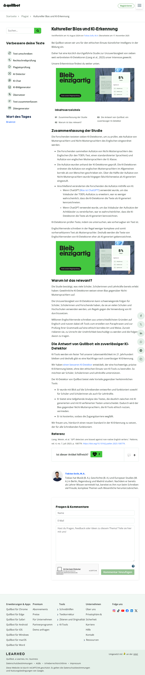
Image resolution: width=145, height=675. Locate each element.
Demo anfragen (41, 629)
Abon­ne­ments (40, 609)
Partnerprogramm (43, 624)
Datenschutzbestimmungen (19, 663)
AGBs (38, 663)
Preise (36, 614)
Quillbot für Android (17, 624)
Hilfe (88, 629)
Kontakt (90, 634)
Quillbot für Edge (15, 614)
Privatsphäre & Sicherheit (94, 617)
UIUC (135, 654)
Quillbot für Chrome (17, 609)
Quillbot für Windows (17, 634)
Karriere (90, 624)
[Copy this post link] (141, 359)
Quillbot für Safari (15, 619)
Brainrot (10, 121)
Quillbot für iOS (14, 629)
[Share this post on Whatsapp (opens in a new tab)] (141, 341)
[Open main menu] (139, 5)
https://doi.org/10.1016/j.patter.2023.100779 (104, 443)
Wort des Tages (18, 117)
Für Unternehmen (42, 619)
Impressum (75, 663)
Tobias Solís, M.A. (91, 35)
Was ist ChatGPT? (89, 190)
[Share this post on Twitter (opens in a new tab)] (141, 324)
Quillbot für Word (15, 645)
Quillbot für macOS (16, 639)
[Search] (37, 31)
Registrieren (126, 5)
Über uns (91, 609)
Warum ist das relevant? (70, 122)
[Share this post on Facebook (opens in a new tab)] (141, 316)
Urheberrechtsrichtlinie (55, 663)
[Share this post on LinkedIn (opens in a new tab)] (141, 333)
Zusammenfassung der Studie (73, 117)
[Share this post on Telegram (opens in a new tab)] (141, 350)
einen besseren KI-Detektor (77, 364)
